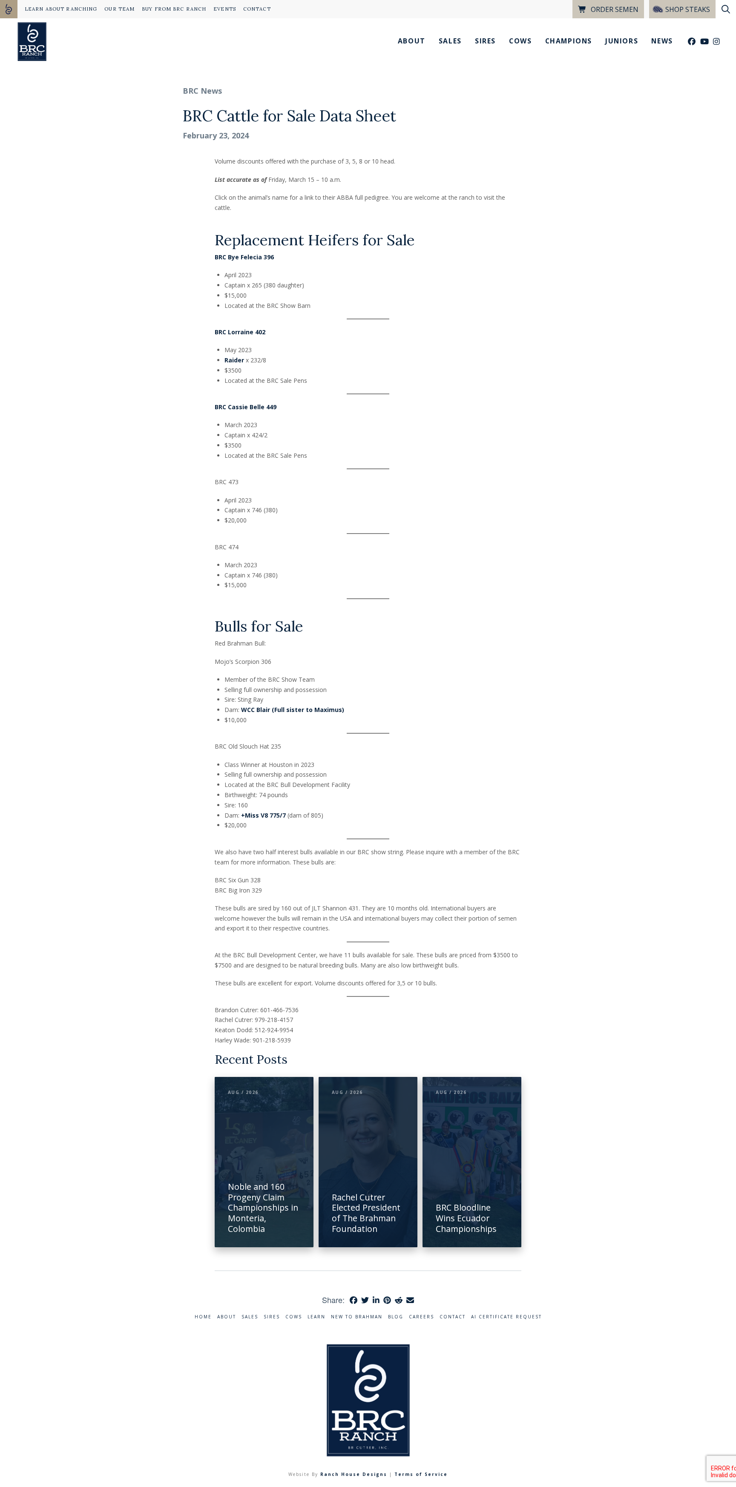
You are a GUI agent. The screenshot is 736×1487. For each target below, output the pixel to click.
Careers (421, 1317)
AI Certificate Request (506, 1317)
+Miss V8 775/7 (264, 815)
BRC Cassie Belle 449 (245, 407)
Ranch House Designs (353, 1474)
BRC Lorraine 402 (240, 332)
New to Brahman (356, 1317)
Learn (316, 1317)
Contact (453, 1317)
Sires (272, 1317)
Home (203, 1317)
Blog (395, 1317)
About (226, 1317)
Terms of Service (421, 1474)
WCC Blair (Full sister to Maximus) (292, 710)
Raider (234, 360)
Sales (250, 1317)
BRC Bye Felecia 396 (244, 257)
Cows (293, 1317)
